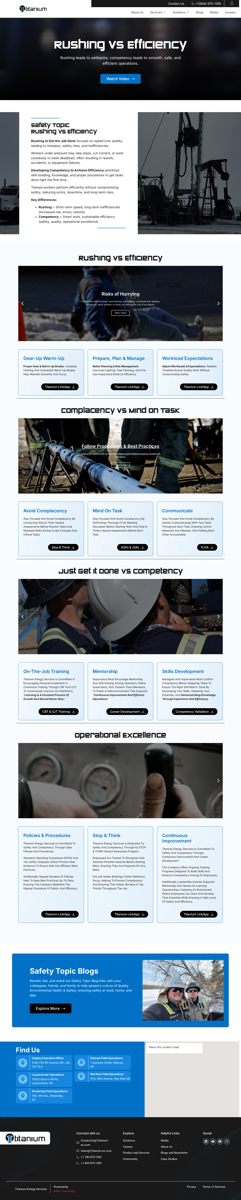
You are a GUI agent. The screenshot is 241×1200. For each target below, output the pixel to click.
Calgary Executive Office (47, 1058)
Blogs (200, 12)
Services (156, 12)
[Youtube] (213, 1141)
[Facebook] (220, 1141)
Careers (230, 12)
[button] (22, 303)
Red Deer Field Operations (107, 1074)
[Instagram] (227, 1141)
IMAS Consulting (64, 1191)
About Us (137, 12)
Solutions (179, 12)
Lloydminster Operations (48, 1074)
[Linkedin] (206, 1141)
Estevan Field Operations (106, 1058)
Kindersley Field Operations (50, 1091)
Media (214, 12)
